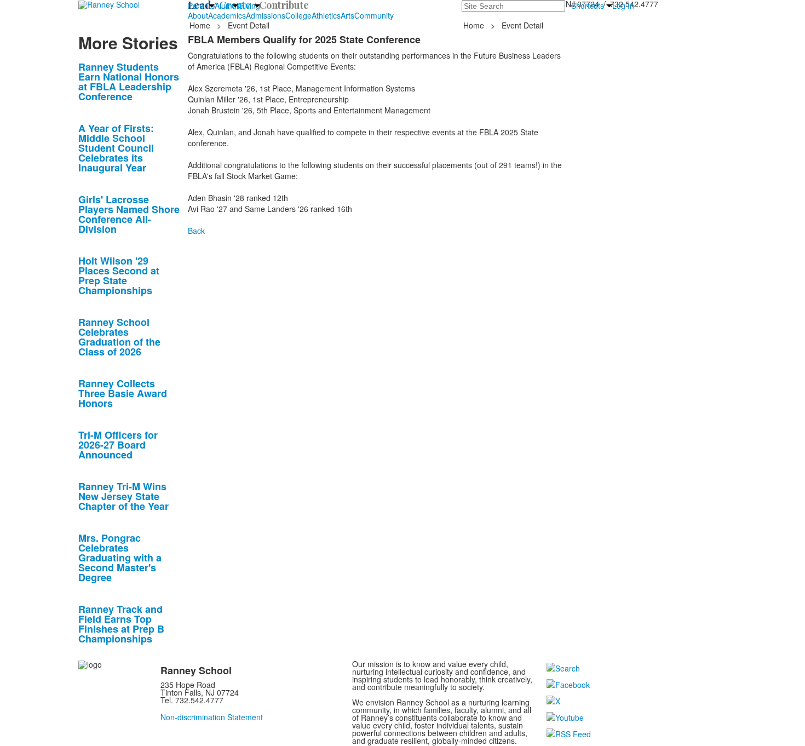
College (298, 15)
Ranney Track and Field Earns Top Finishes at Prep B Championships (121, 624)
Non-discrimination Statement (211, 716)
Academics (227, 15)
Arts (347, 15)
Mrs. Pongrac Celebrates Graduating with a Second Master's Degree (120, 557)
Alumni (226, 5)
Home (200, 25)
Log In (623, 5)
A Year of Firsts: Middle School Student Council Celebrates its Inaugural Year (116, 148)
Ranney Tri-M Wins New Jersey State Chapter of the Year (123, 496)
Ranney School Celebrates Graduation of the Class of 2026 (119, 337)
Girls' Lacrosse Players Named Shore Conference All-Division (129, 214)
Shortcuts (587, 5)
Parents (201, 5)
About (198, 15)
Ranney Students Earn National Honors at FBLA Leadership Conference (128, 82)
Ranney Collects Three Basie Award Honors (122, 393)
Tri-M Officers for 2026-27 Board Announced (118, 445)
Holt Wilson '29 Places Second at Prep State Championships (118, 275)
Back (196, 230)
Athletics (326, 15)
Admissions (265, 15)
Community (374, 15)
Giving (249, 5)
